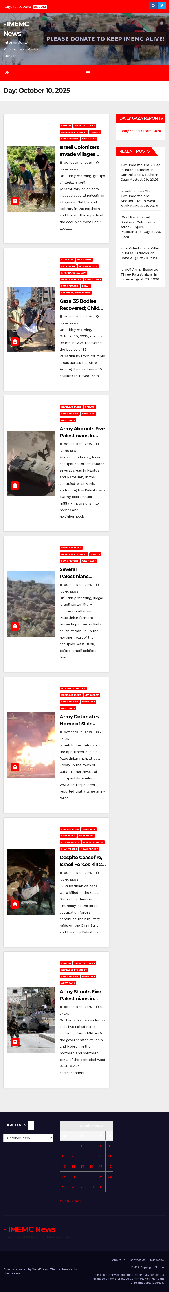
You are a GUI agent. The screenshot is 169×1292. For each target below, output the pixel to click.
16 (91, 1166)
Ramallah (88, 413)
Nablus (95, 132)
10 (101, 1156)
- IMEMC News (29, 1229)
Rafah (86, 286)
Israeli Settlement (74, 132)
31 (100, 1187)
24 (101, 1177)
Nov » (76, 1201)
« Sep (64, 1201)
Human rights (88, 266)
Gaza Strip (68, 266)
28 (73, 1187)
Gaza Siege (84, 259)
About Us (118, 1259)
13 (64, 1166)
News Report (69, 138)
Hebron (66, 125)
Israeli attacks (85, 125)
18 (110, 1166)
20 (64, 1177)
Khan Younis (93, 279)
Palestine (88, 701)
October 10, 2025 (78, 162)
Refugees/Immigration (75, 292)
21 (73, 1177)
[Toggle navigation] (88, 72)
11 (109, 1156)
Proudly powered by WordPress (26, 1269)
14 (73, 1166)
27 (64, 1187)
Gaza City (67, 259)
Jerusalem (92, 695)
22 (82, 1177)
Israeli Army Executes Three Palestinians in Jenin (140, 274)
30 (92, 1187)
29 (82, 1187)
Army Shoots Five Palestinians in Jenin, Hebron (80, 999)
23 (92, 1177)
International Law (73, 273)
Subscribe (157, 1259)
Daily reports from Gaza (141, 131)
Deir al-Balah (70, 829)
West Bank (89, 138)
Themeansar (12, 1273)
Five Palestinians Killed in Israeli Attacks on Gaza (141, 253)
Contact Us (137, 1259)
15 (82, 1166)
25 (110, 1177)
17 (101, 1166)
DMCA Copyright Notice (147, 1267)
